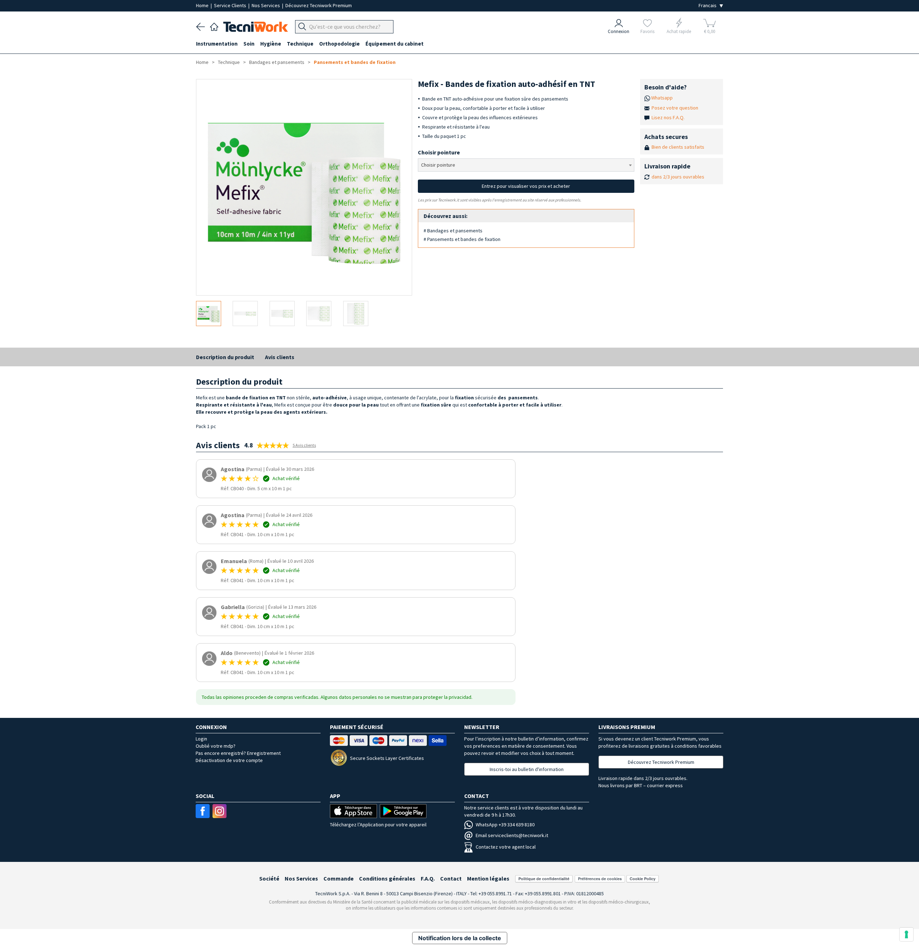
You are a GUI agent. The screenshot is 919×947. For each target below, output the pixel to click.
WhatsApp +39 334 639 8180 (505, 824)
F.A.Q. (428, 878)
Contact (451, 878)
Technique (229, 62)
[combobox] (526, 165)
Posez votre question (675, 108)
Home (203, 5)
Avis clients (279, 357)
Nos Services (266, 5)
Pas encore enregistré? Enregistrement (238, 753)
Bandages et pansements (276, 62)
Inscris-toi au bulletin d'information (527, 769)
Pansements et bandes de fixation (355, 62)
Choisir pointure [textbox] (438, 165)
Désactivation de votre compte (229, 760)
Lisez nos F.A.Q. (668, 117)
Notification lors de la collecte (459, 938)
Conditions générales (387, 878)
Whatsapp (662, 97)
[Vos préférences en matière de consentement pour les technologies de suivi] (906, 934)
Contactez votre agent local (506, 847)
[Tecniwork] (214, 26)
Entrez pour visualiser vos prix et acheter (526, 186)
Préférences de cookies (600, 878)
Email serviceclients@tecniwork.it (512, 835)
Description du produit (225, 357)
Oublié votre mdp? (215, 746)
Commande (338, 878)
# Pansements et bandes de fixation (462, 239)
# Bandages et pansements (453, 230)
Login (201, 738)
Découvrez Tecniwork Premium (318, 5)
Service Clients (230, 5)
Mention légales (488, 878)
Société (269, 878)
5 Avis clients (304, 445)
